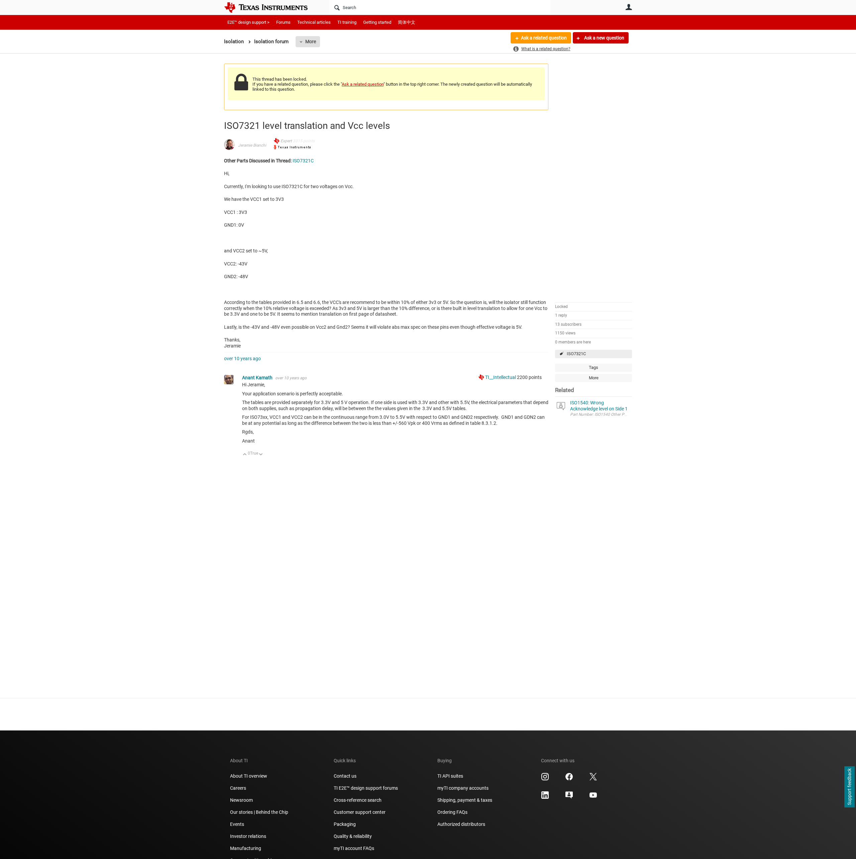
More (310, 41)
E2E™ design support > (248, 22)
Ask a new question (603, 38)
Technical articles (314, 22)
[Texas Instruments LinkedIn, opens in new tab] (545, 797)
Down (261, 455)
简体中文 (406, 22)
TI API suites (450, 776)
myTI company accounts (463, 788)
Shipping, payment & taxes (464, 800)
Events (237, 824)
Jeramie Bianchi (252, 145)
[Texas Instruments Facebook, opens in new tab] (569, 779)
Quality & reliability (353, 836)
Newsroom (241, 800)
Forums (283, 22)
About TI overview (248, 776)
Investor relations (248, 836)
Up (245, 455)
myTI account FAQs (354, 848)
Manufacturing (245, 848)
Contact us (345, 776)
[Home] (271, 7)
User (628, 7)
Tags (593, 367)
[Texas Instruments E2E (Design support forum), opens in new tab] (569, 797)
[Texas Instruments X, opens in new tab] (593, 779)
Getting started (377, 22)
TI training (346, 22)
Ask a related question (544, 38)
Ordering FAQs (452, 812)
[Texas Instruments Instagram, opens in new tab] (545, 779)
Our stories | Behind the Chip (259, 812)
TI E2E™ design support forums (366, 788)
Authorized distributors (461, 824)
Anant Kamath (258, 377)
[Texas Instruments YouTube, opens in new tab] (593, 797)
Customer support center (360, 812)
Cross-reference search (358, 800)
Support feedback (849, 787)
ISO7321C (576, 353)
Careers (238, 788)
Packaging (345, 824)
